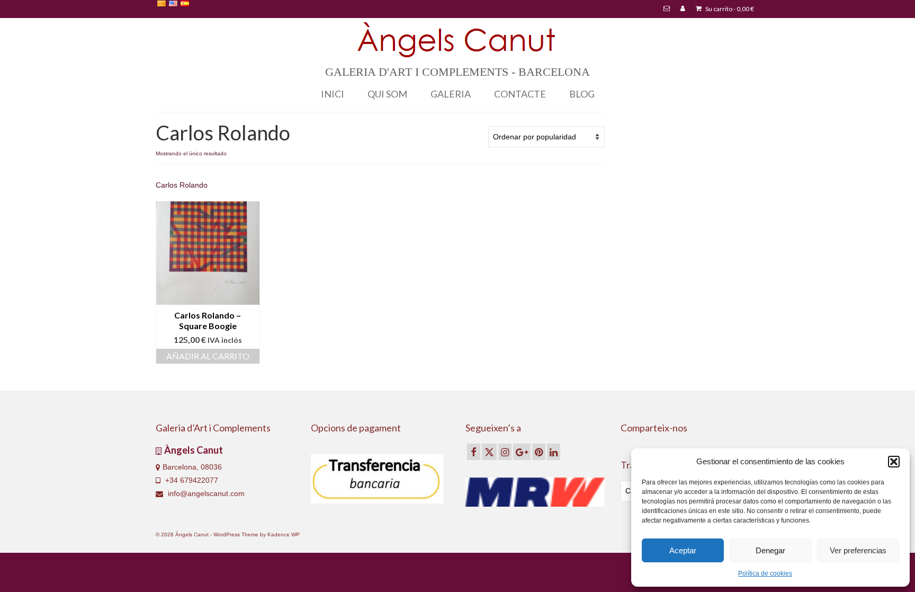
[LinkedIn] (553, 452)
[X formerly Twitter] (489, 452)
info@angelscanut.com (205, 493)
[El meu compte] (682, 9)
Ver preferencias (858, 550)
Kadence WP (283, 534)
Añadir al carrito (207, 356)
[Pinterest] (538, 452)
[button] (894, 461)
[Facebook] (473, 452)
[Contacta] (666, 9)
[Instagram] (505, 452)
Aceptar (682, 550)
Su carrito (729, 9)
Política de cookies (765, 573)
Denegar (770, 550)
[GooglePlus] (522, 452)
